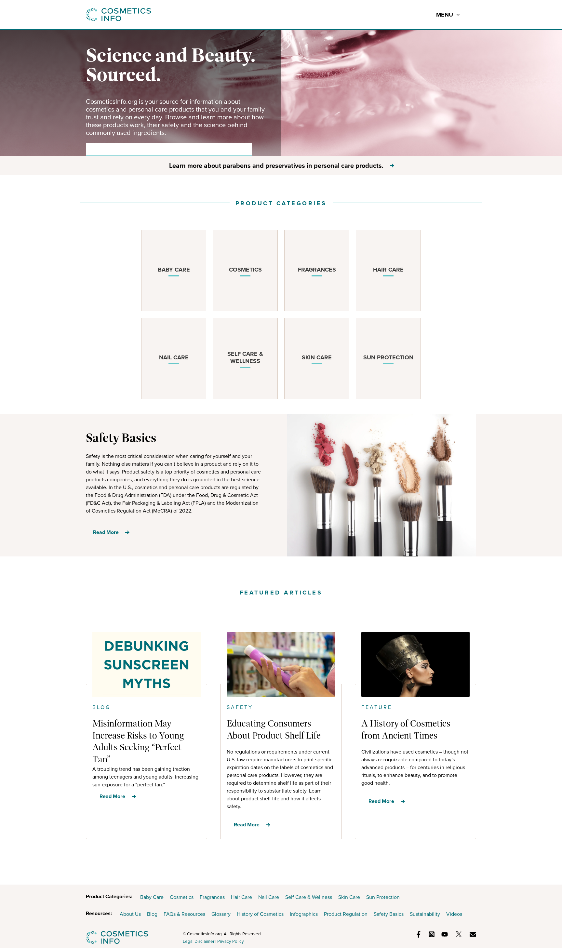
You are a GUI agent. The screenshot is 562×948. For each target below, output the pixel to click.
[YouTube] (444, 934)
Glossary (221, 914)
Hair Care (241, 897)
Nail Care (268, 897)
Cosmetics (182, 897)
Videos (454, 914)
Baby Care (152, 897)
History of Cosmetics (260, 914)
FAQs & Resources (184, 914)
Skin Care (349, 897)
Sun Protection (383, 897)
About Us (130, 914)
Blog (152, 914)
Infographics (304, 914)
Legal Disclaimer (198, 941)
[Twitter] (458, 934)
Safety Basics (389, 914)
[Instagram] (431, 934)
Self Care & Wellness (308, 897)
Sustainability (425, 914)
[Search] (242, 149)
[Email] (473, 934)
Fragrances (212, 897)
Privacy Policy (230, 941)
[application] (456, 14)
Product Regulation (346, 914)
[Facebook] (418, 934)
